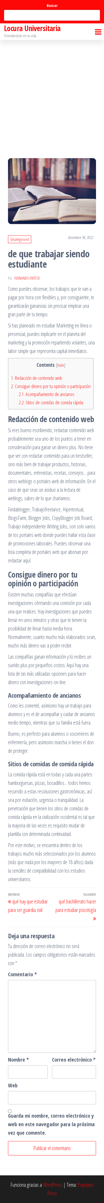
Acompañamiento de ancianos (46, 394)
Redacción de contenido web (36, 378)
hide (60, 365)
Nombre (18, 1059)
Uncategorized (19, 239)
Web (13, 1085)
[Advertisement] (52, 94)
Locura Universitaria (32, 28)
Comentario (22, 974)
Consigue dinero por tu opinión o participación (51, 386)
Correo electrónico (73, 1059)
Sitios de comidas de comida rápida (51, 402)
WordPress (52, 1184)
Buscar (52, 5)
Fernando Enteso (27, 278)
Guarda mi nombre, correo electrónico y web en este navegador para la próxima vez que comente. (51, 1124)
